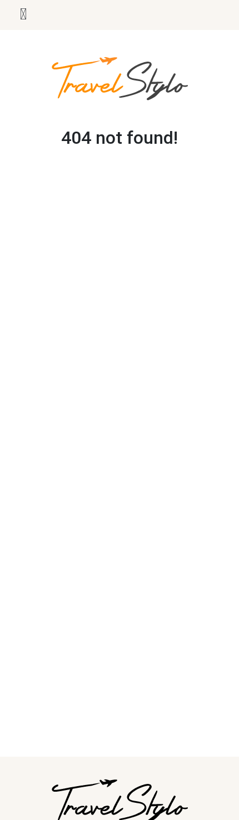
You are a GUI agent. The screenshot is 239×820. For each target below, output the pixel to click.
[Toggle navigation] (23, 15)
